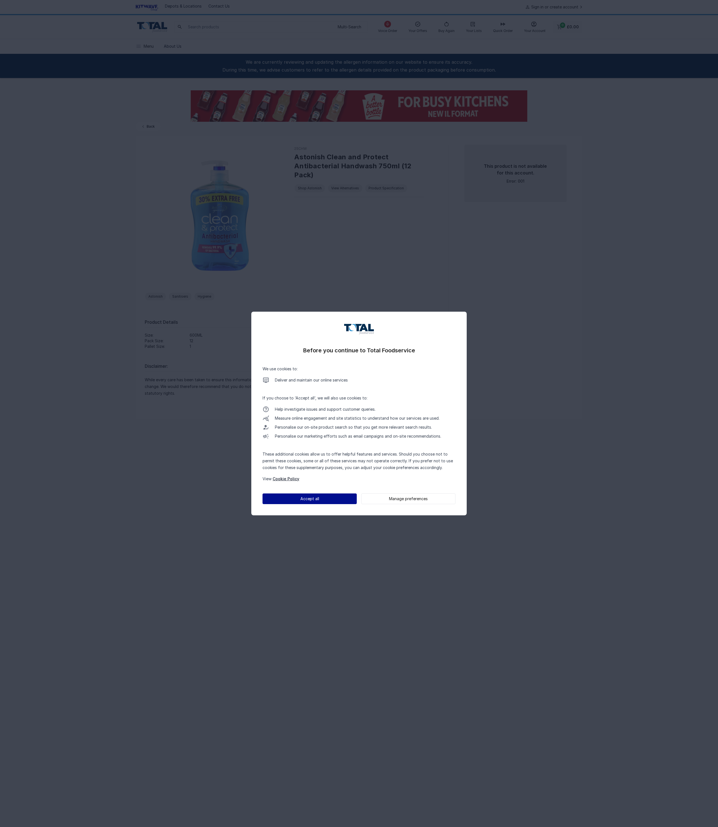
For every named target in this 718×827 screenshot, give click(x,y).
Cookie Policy (286, 478)
